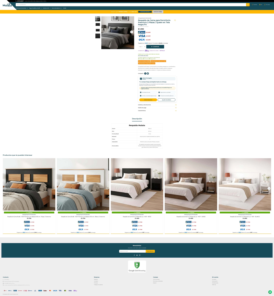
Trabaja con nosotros (98, 284)
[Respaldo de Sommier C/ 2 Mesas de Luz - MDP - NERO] (137, 184)
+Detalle (162, 50)
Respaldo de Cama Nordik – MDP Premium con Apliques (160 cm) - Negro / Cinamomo (29, 216)
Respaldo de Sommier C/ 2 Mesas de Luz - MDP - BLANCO (245, 216)
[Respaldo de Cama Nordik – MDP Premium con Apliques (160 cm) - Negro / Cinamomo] (29, 184)
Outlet (64, 8)
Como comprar (156, 279)
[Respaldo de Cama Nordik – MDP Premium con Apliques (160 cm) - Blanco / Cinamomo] (83, 184)
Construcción (46, 8)
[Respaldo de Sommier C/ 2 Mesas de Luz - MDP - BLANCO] (245, 184)
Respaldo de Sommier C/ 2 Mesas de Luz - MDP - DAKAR (191, 216)
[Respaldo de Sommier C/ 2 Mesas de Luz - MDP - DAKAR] (191, 184)
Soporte (154, 282)
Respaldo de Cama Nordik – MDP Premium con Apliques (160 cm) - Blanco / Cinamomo (83, 216)
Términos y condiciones (158, 281)
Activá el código (158, 11)
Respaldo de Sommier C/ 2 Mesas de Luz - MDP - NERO (137, 216)
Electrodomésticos (56, 8)
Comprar (156, 46)
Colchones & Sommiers (21, 8)
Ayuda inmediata (166, 99)
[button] (131, 32)
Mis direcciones (215, 282)
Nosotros (96, 279)
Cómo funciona (148, 99)
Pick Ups (96, 282)
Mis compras (214, 281)
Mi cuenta (214, 279)
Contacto (96, 281)
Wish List (214, 284)
